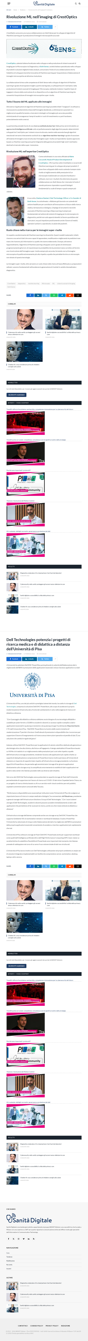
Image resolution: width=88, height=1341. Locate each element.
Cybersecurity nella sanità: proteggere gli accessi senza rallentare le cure (24, 333)
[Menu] (9, 3)
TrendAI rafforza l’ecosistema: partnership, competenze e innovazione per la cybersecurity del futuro (40, 409)
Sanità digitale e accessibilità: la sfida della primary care (63, 333)
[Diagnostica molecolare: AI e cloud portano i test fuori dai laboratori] (12, 576)
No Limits (9, 1265)
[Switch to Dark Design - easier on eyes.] (75, 4)
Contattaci (23, 1326)
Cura (7, 1253)
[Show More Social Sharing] (55, 27)
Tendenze (9, 1257)
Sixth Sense (11, 287)
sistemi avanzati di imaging (66, 283)
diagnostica (21, 283)
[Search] (79, 3)
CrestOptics (11, 283)
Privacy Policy (52, 1326)
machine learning (33, 283)
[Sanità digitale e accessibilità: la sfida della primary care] (63, 319)
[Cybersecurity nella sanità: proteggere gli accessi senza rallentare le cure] (24, 319)
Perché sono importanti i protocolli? (19, 470)
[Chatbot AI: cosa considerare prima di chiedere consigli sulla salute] (24, 351)
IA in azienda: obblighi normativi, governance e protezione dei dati (28, 531)
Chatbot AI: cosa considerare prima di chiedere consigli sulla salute (23, 366)
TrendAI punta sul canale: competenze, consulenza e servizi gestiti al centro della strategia (36, 440)
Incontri (8, 1269)
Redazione (65, 1326)
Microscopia (46, 283)
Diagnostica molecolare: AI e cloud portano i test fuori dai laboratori (40, 573)
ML (53, 283)
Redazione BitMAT (15, 22)
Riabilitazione (10, 1261)
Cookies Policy (36, 1326)
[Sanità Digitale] (44, 3)
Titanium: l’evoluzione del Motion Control (20, 501)
